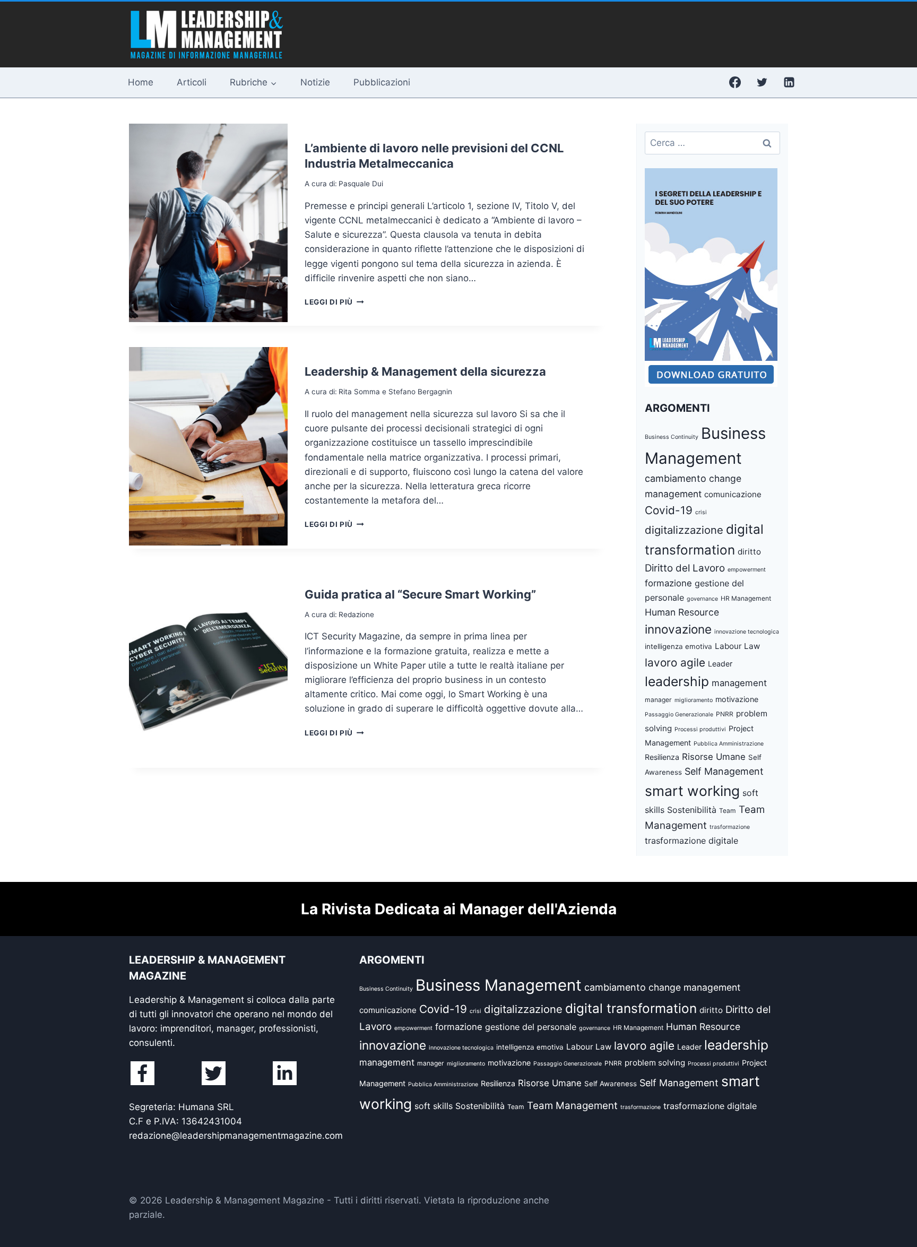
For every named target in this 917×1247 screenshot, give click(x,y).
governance (702, 598)
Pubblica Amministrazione (729, 743)
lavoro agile (675, 662)
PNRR (724, 714)
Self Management (724, 771)
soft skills (433, 1106)
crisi (701, 512)
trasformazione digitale (691, 840)
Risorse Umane (714, 756)
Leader (720, 663)
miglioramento (693, 700)
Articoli (191, 82)
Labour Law (737, 646)
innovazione (678, 629)
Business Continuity (671, 437)
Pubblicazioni (381, 82)
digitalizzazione (684, 529)
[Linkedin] (789, 82)
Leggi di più (334, 302)
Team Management (572, 1105)
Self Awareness (610, 1083)
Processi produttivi (700, 729)
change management (694, 987)
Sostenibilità (691, 809)
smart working (692, 790)
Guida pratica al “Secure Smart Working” (420, 594)
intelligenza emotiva (678, 646)
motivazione (736, 699)
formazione (668, 583)
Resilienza (662, 756)
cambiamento (675, 478)
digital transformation (631, 1008)
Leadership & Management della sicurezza (425, 371)
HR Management (746, 598)
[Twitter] (762, 82)
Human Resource (682, 612)
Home (140, 82)
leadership (677, 681)
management (739, 683)
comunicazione (733, 494)
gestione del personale (530, 1026)
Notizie (315, 82)
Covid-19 (669, 510)
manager (658, 700)
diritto (749, 552)
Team (727, 811)
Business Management (499, 985)
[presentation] (208, 223)
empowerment (747, 569)
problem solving (655, 1063)
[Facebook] (735, 82)
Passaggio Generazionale (679, 714)
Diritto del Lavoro (685, 568)
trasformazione (730, 827)
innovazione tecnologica (746, 631)
